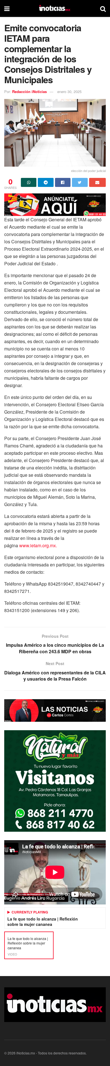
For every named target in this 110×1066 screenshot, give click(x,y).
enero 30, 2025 (69, 91)
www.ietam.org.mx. (38, 545)
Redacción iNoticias (29, 91)
